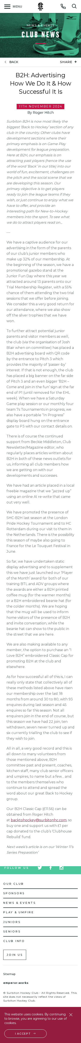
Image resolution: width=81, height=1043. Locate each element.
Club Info (14, 941)
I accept (23, 1033)
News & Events (19, 902)
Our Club (13, 883)
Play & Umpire (18, 912)
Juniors (12, 922)
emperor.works (16, 982)
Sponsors (14, 893)
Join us (15, 954)
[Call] (63, 6)
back (13, 62)
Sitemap (9, 974)
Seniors (12, 931)
